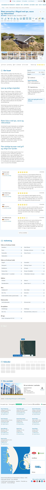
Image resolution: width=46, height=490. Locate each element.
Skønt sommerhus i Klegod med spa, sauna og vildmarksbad (19, 7)
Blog (37, 4)
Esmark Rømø (34, 428)
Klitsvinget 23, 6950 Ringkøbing (18, 398)
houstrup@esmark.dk (4, 422)
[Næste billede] (42, 37)
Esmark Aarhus (4, 438)
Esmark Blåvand (4, 428)
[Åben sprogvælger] (10, 1)
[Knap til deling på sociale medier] (40, 11)
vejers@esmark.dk (35, 422)
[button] (23, 339)
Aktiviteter (26, 4)
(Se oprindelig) (8, 175)
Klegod (14, 15)
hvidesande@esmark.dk (30, 392)
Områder (18, 4)
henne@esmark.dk (20, 422)
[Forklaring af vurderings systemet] (4, 16)
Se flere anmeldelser (23, 232)
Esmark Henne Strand (21, 418)
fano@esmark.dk (19, 432)
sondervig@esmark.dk (5, 412)
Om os (40, 4)
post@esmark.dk (4, 442)
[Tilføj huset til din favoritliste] (43, 11)
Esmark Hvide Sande (32, 80)
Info (22, 4)
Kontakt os (18, 481)
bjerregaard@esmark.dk (21, 412)
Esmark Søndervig (4, 408)
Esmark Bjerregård (20, 408)
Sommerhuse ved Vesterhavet (8, 4)
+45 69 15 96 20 (30, 391)
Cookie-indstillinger (11, 482)
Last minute (32, 4)
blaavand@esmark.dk (4, 432)
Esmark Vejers (35, 418)
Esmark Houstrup (4, 418)
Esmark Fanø (19, 428)
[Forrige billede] (3, 37)
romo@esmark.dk (35, 432)
